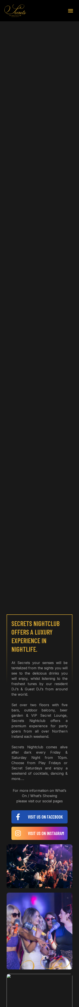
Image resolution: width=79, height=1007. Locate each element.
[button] (70, 11)
